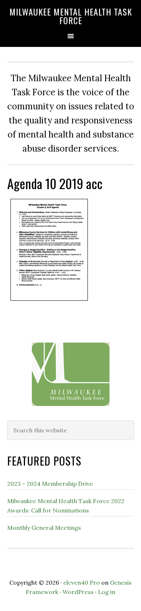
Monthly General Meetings (44, 527)
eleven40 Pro (81, 582)
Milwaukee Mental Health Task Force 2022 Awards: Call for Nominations (65, 505)
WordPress (78, 591)
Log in (106, 591)
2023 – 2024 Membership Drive (50, 483)
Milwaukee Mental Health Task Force (70, 16)
